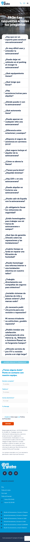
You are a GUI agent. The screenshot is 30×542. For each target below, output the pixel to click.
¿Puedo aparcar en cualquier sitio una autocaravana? (14, 122)
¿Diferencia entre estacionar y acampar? (15, 131)
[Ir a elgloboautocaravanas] (16, 473)
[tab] (15, 39)
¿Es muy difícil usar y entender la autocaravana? (15, 51)
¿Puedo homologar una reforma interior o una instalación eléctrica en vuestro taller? (15, 268)
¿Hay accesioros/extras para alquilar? (16, 93)
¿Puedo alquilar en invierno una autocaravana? (14, 190)
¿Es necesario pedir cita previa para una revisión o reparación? (15, 310)
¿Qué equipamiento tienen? (14, 74)
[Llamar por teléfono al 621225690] (21, 3)
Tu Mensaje (5, 406)
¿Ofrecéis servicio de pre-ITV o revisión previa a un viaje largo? (16, 351)
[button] (27, 3)
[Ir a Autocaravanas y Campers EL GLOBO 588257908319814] (5, 473)
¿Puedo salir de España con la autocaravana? (16, 200)
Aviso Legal (14, 417)
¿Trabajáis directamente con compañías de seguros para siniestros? (15, 283)
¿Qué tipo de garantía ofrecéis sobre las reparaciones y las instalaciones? (15, 239)
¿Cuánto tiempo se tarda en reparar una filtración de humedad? (14, 253)
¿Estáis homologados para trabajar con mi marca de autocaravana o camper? (15, 223)
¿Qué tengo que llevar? (12, 83)
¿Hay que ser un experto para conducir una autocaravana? (15, 39)
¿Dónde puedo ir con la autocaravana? (15, 103)
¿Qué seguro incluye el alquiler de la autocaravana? (16, 153)
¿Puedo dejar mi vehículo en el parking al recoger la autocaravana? (15, 63)
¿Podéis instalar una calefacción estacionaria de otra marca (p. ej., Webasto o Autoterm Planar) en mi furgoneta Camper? (15, 336)
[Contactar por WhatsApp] (10, 473)
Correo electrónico (8, 398)
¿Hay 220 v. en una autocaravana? (14, 180)
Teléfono (5, 389)
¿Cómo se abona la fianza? (14, 162)
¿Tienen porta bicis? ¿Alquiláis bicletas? (14, 171)
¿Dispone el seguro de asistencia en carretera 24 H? (15, 141)
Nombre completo (8, 381)
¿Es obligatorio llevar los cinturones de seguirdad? (15, 210)
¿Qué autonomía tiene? (13, 111)
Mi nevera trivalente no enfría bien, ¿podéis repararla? (16, 321)
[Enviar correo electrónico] (24, 3)
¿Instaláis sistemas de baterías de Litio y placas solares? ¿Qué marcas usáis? (15, 297)
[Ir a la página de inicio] (5, 3)
